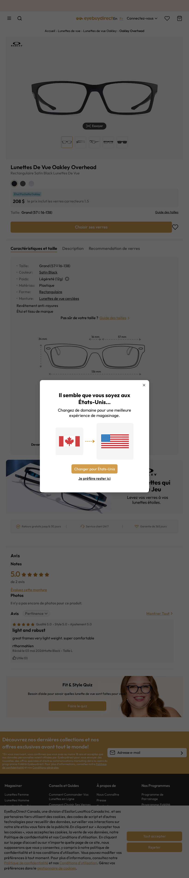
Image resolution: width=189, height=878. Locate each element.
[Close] (144, 385)
